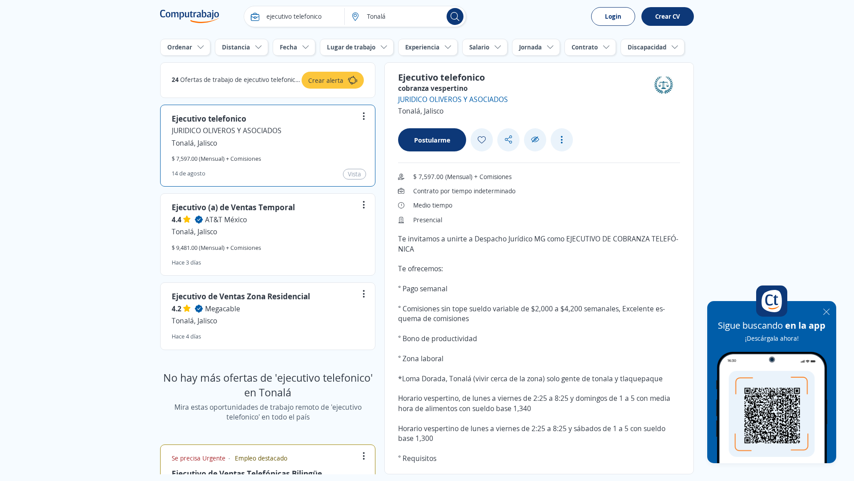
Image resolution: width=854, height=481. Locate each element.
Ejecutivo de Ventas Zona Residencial (241, 296)
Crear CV (667, 16)
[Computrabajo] (189, 16)
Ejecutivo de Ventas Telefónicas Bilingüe (247, 473)
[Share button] (508, 139)
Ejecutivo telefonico (209, 118)
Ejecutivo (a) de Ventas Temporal (233, 207)
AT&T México (226, 219)
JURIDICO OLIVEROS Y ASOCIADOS (227, 130)
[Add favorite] (482, 139)
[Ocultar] (535, 139)
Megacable (222, 309)
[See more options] (561, 140)
